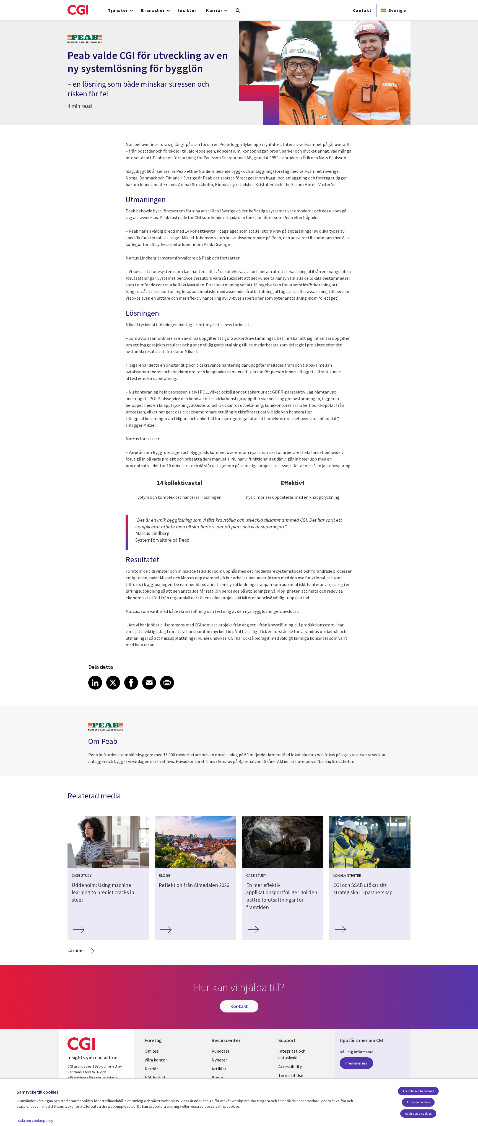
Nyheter (219, 1060)
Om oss (152, 1051)
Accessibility (290, 1066)
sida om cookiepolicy (35, 1120)
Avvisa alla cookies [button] (418, 1113)
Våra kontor (156, 1060)
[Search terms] (238, 11)
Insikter (187, 10)
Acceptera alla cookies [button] (418, 1091)
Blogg (217, 1077)
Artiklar (219, 1068)
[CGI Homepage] (77, 9)
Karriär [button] (214, 10)
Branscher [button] (153, 10)
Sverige (397, 10)
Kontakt (362, 10)
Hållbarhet (155, 1077)
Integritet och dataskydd (291, 1054)
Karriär (151, 1068)
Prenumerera (356, 1063)
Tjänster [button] (118, 10)
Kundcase (221, 1051)
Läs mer (75, 950)
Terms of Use (290, 1075)
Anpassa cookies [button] (418, 1102)
